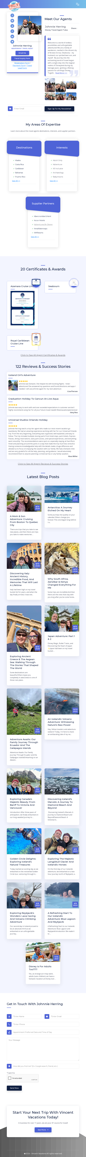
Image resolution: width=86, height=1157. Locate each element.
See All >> (16, 181)
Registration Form (21, 63)
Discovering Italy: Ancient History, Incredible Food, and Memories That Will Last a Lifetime (24, 579)
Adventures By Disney (43, 225)
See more (42, 1130)
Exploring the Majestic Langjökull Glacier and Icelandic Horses (61, 861)
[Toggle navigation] (77, 4)
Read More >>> (61, 73)
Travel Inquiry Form (22, 58)
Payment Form (19, 66)
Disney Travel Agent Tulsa (56, 30)
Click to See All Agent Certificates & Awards (43, 355)
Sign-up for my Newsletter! (59, 109)
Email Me (22, 53)
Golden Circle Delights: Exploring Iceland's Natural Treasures (23, 861)
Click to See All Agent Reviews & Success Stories (43, 464)
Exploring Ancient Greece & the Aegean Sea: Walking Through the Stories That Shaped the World (24, 662)
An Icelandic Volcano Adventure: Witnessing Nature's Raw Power (61, 722)
